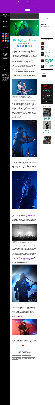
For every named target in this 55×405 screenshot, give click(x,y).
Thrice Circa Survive (23, 358)
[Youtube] (3, 41)
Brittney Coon (24, 43)
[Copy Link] (30, 46)
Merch (5, 21)
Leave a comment (31, 43)
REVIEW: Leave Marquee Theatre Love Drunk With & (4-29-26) (49, 61)
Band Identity (47, 91)
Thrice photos (15, 359)
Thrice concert (31, 358)
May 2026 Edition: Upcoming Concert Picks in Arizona (49, 66)
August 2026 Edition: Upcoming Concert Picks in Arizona (48, 43)
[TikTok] (3, 38)
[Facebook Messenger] (19, 46)
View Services (47, 101)
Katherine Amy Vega (17, 348)
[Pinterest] (25, 46)
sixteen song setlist (18, 316)
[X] (8, 34)
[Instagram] (3, 36)
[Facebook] (17, 46)
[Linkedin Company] (6, 38)
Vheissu (33, 108)
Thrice (18, 358)
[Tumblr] (22, 46)
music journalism (32, 357)
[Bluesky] (8, 41)
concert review (25, 357)
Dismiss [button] (27, 10)
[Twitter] (20, 46)
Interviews (5, 19)
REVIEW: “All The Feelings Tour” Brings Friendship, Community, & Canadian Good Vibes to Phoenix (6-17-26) (48, 54)
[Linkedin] (26, 46)
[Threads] (8, 36)
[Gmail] (28, 46)
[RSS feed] (6, 41)
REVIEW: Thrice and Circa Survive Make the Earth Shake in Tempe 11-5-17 (24, 41)
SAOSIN (14, 358)
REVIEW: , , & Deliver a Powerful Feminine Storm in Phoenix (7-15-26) (49, 48)
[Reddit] (23, 46)
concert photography (17, 357)
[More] (31, 46)
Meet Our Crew (5, 58)
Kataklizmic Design (27, 351)
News (5, 14)
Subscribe (43, 24)
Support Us (5, 23)
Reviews (4, 16)
